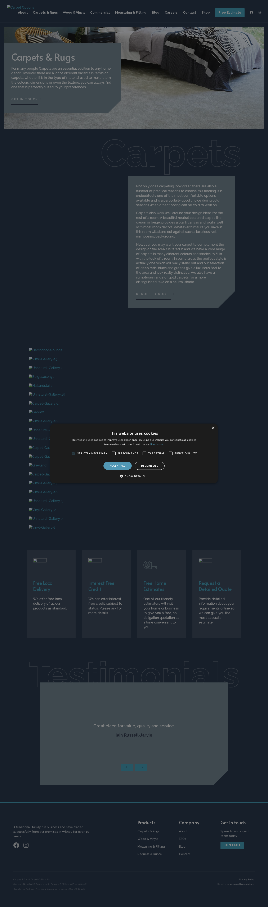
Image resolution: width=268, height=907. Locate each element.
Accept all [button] (117, 466)
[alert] (134, 453)
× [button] (213, 428)
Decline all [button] (149, 466)
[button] (134, 476)
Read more (157, 444)
